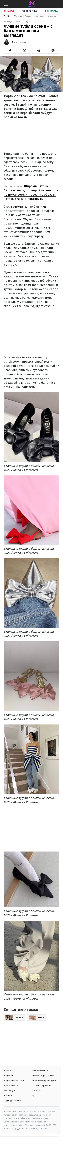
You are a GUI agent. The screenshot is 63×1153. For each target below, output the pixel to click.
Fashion (8, 16)
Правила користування (43, 1075)
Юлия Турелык (18, 42)
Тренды (18, 16)
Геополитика (29, 11)
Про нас (8, 1070)
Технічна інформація (42, 1085)
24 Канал (9, 11)
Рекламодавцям (40, 1070)
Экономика (51, 11)
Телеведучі (9, 1090)
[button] (10, 51)
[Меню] (6, 4)
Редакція (8, 1075)
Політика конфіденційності (45, 1080)
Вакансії (8, 1095)
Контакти (36, 1090)
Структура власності (13, 1100)
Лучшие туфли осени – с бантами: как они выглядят (42, 16)
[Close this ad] (60, 1134)
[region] (31, 1145)
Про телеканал (11, 1085)
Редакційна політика (14, 1080)
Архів (34, 1095)
